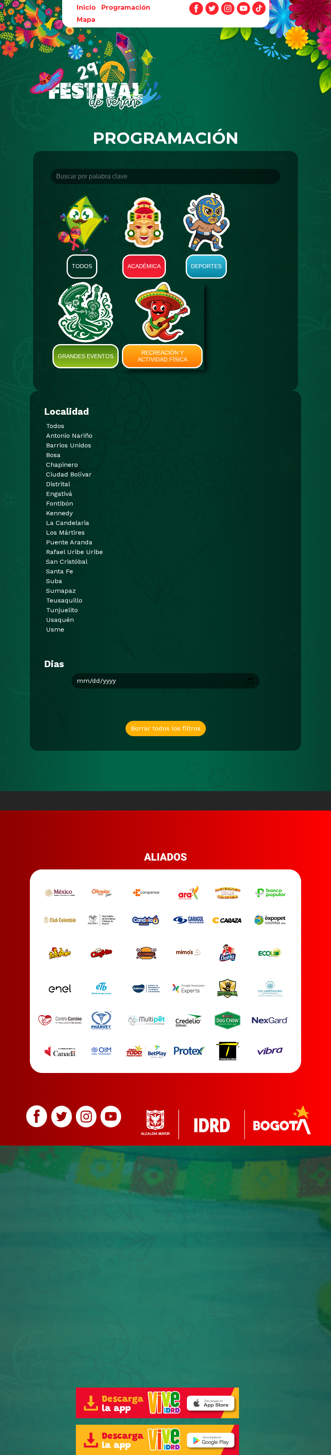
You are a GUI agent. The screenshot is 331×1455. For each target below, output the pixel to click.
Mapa (86, 19)
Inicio (86, 7)
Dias (54, 664)
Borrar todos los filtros (166, 728)
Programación (125, 7)
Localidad (66, 411)
